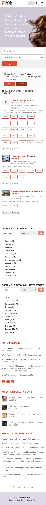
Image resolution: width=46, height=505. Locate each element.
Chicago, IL (9, 307)
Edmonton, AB (10, 253)
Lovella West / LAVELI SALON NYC (27, 191)
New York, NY (10, 332)
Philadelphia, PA (11, 313)
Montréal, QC (10, 247)
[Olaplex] (30, 123)
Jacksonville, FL (11, 329)
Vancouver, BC (10, 263)
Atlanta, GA (9, 319)
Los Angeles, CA (11, 301)
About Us (16, 487)
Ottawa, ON (9, 250)
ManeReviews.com (26, 497)
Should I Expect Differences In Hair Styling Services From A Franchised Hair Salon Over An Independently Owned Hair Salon (22, 368)
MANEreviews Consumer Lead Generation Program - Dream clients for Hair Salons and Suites (23, 453)
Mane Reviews (12, 90)
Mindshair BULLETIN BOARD (17, 391)
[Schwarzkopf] (14, 123)
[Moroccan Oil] (5, 129)
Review (16, 149)
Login (31, 3)
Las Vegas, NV (10, 323)
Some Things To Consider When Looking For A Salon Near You (21, 349)
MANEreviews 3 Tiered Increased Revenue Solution (23, 447)
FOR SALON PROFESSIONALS (17, 433)
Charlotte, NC (10, 326)
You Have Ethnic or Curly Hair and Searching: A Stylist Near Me (21, 360)
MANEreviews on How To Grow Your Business (20, 439)
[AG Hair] (14, 171)
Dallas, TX (9, 316)
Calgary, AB (9, 244)
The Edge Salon (18, 156)
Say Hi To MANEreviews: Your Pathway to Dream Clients (22, 475)
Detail (7, 149)
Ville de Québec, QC (13, 260)
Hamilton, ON (10, 266)
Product (21, 83)
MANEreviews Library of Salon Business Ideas (20, 443)
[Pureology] (5, 177)
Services (9, 83)
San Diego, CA (10, 310)
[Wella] (22, 123)
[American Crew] (22, 171)
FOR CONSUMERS (11, 342)
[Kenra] (14, 117)
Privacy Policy (32, 500)
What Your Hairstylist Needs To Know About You (21, 355)
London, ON (9, 272)
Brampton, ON (10, 275)
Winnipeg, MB (10, 257)
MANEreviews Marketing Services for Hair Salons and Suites (22, 468)
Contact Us (28, 487)
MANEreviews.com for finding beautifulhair (19, 375)
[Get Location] (42, 57)
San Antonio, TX (11, 304)
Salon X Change (18, 100)
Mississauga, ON (11, 269)
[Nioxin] (22, 117)
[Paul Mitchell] (30, 117)
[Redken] (5, 123)
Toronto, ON (9, 241)
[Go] (41, 233)
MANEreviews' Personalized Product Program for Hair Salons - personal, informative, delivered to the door (22, 460)
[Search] (9, 63)
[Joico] (5, 117)
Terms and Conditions (16, 500)
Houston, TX (10, 297)
